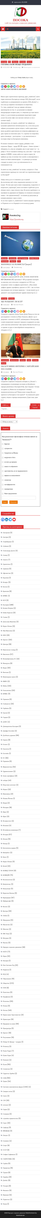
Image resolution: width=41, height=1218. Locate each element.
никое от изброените (11, 466)
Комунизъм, (7, 884)
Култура (5, 911)
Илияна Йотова (8, 798)
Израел (5, 789)
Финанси (6, 1190)
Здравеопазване (8, 771)
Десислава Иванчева (9, 622)
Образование (7, 979)
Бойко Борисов (7, 613)
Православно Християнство (11, 1015)
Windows (6, 1131)
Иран (4, 816)
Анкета (5, 560)
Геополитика (12, 258)
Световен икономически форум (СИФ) (15, 1087)
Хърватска (6, 1199)
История (5, 834)
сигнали (5, 1105)
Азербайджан (7, 542)
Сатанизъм (6, 1069)
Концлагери (6, 889)
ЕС (9, 62)
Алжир (5, 555)
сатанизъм (7, 480)
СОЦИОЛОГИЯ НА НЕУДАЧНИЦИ (36, 405)
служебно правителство (10, 1118)
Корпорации (5, 261)
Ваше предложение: (10, 493)
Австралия (6, 533)
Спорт (5, 1145)
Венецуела (6, 663)
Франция (6, 1195)
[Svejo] (17, 86)
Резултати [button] (13, 502)
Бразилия (6, 591)
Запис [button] (5, 502)
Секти (5, 1096)
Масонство (6, 925)
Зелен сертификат (23, 258)
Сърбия (5, 1163)
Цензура (5, 644)
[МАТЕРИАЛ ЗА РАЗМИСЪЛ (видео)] (20, 243)
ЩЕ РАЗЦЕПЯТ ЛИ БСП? (11, 301)
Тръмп (5, 1081)
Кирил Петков (7, 626)
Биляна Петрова (8, 608)
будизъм (7, 444)
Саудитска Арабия (8, 1073)
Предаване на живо (9, 1024)
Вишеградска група (9, 677)
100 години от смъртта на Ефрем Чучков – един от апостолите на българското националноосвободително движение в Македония (7, 405)
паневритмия (8, 489)
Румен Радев (7, 1055)
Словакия (6, 1114)
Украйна (5, 1177)
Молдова (6, 938)
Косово (5, 907)
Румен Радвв (7, 1051)
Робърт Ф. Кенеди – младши (12, 1042)
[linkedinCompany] (6, 519)
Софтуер (5, 1127)
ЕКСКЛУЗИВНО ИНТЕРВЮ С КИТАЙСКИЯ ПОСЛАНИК (20, 367)
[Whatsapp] (8, 86)
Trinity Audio (21, 77)
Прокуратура (7, 1028)
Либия (5, 916)
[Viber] (11, 86)
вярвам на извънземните (12, 475)
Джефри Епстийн (8, 731)
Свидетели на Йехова (11, 453)
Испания (5, 825)
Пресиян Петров (18, 305)
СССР (5, 1150)
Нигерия (5, 961)
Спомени (6, 1141)
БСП (4, 600)
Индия (5, 803)
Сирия (5, 1109)
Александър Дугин (9, 551)
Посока (20, 20)
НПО (4, 635)
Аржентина (6, 564)
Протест (29, 62)
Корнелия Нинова (8, 893)
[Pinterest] (5, 86)
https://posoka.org (16, 219)
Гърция (5, 717)
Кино (4, 857)
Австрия (5, 537)
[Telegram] (14, 86)
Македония (6, 920)
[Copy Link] (20, 86)
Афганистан (7, 573)
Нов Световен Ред (8, 965)
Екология (6, 749)
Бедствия (6, 578)
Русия (5, 1064)
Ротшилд (6, 1046)
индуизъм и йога (9, 457)
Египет (5, 744)
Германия (6, 699)
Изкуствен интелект (9, 785)
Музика (5, 943)
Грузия (5, 713)
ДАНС (5, 722)
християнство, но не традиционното (15, 471)
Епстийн (6, 753)
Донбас (5, 1180)
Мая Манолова (7, 631)
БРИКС (5, 596)
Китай (28, 360)
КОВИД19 (6, 875)
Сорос (5, 1123)
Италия (5, 839)
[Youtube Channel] (14, 519)
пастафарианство (9, 484)
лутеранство (8, 448)
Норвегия (6, 970)
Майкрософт (7, 901)
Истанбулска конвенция (10, 830)
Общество (15, 62)
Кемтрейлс (6, 853)
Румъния (6, 1060)
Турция (5, 1172)
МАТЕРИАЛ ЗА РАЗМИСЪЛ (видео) (16, 264)
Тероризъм (6, 1168)
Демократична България (10, 726)
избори (5, 780)
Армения (6, 569)
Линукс (5, 1135)
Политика (22, 62)
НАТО (5, 952)
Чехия (5, 1204)
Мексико (5, 929)
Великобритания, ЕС (9, 659)
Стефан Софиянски (9, 1154)
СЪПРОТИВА (7, 1159)
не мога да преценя (10, 462)
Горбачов (6, 708)
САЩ (4, 1078)
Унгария (5, 1186)
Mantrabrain (20, 1215)
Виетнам (5, 672)
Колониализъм (7, 880)
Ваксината (4, 258)
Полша (5, 1006)
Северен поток (7, 1091)
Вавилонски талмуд (9, 650)
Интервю (22, 360)
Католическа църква (9, 848)
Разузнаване (7, 1037)
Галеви (5, 617)
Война (5, 686)
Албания (5, 546)
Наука (5, 956)
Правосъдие (6, 1019)
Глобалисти (6, 704)
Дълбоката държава (9, 735)
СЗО (19, 261)
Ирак (4, 812)
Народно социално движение (12, 947)
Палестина (6, 992)
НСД (4, 974)
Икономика (6, 794)
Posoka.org (16, 67)
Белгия (5, 587)
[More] (23, 86)
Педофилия (6, 997)
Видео (5, 668)
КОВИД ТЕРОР (34, 258)
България (3, 62)
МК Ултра (6, 934)
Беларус (5, 582)
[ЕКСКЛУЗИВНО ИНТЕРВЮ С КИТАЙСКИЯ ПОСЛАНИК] (20, 345)
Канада (5, 843)
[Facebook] (2, 86)
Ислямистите (7, 821)
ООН (4, 988)
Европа (5, 740)
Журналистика (14, 360)
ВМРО (5, 681)
